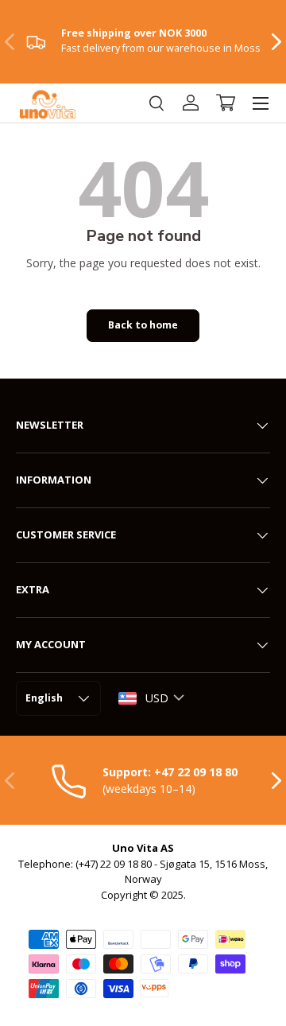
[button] (225, 102)
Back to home (143, 325)
